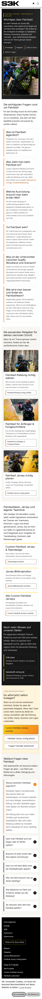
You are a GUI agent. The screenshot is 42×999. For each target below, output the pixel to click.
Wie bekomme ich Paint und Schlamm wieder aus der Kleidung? (18, 893)
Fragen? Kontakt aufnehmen (21, 746)
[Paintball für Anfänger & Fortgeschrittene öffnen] (21, 410)
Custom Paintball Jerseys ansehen (21, 613)
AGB (5, 929)
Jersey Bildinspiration (12, 956)
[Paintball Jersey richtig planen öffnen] (21, 461)
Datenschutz (8, 936)
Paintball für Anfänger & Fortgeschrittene (16, 443)
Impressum (8, 933)
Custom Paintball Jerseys (13, 972)
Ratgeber (19, 47)
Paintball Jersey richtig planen (18, 493)
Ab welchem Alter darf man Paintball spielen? (18, 906)
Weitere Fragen (10, 52)
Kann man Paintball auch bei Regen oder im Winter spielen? (18, 842)
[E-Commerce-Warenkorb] (33, 3)
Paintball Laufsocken (11, 976)
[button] (19, 994)
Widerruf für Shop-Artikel (14, 942)
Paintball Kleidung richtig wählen (19, 393)
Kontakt (7, 926)
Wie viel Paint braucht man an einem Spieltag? (19, 879)
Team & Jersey (31, 47)
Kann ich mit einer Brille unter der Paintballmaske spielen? (19, 867)
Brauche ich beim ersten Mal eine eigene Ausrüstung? (18, 855)
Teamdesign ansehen (16, 562)
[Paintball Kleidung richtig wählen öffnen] (21, 361)
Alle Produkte (9, 969)
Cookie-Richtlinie (25, 987)
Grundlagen (9, 47)
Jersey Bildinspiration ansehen (19, 586)
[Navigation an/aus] (38, 3)
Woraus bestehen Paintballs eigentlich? (18, 784)
